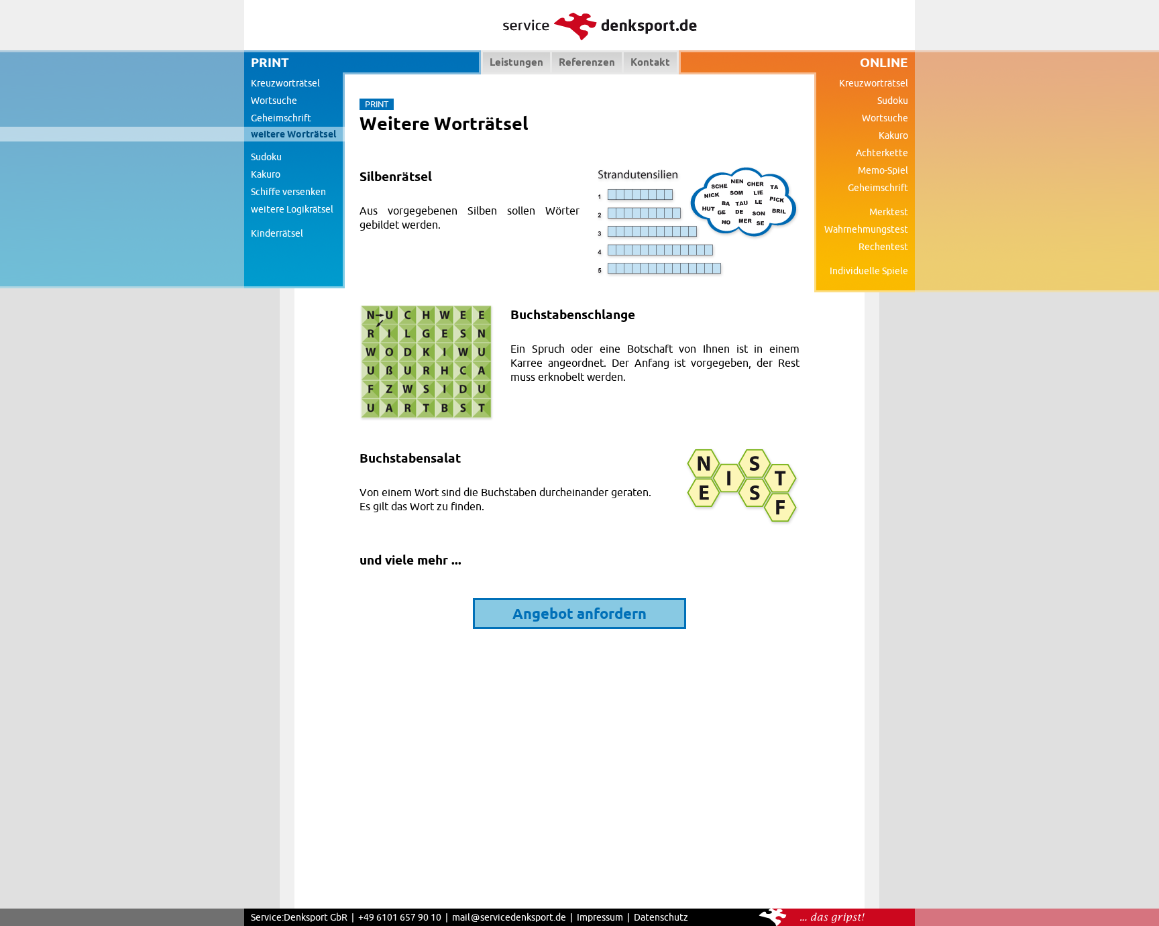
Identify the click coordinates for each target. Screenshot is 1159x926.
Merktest (888, 212)
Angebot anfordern (579, 613)
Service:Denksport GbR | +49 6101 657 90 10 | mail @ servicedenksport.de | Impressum (437, 917)
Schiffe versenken (288, 191)
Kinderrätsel (277, 233)
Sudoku (266, 157)
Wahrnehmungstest (866, 229)
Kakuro (265, 174)
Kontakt (650, 62)
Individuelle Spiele (869, 271)
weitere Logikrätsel (292, 209)
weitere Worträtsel (293, 134)
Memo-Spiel (883, 170)
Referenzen (587, 62)
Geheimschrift (281, 118)
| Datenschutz (655, 917)
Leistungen (516, 62)
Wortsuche (274, 100)
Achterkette (882, 153)
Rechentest (883, 246)
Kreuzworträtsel (285, 83)
